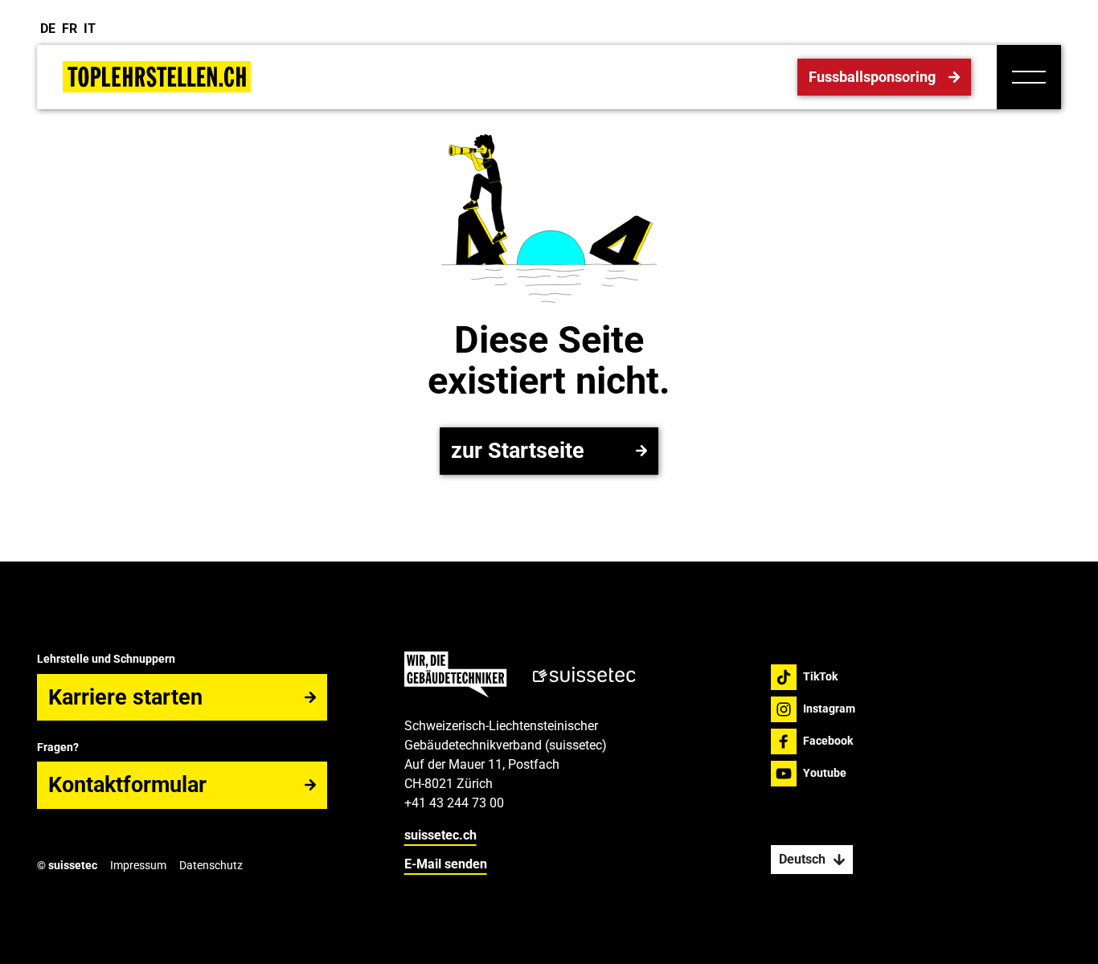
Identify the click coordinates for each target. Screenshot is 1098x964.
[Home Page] (157, 76)
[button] (1029, 77)
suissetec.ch (440, 835)
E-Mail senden (445, 864)
